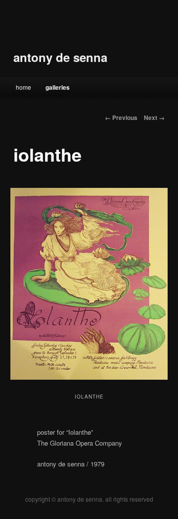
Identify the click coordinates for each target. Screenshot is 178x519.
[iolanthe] (88, 284)
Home (23, 87)
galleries (57, 87)
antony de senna (60, 57)
